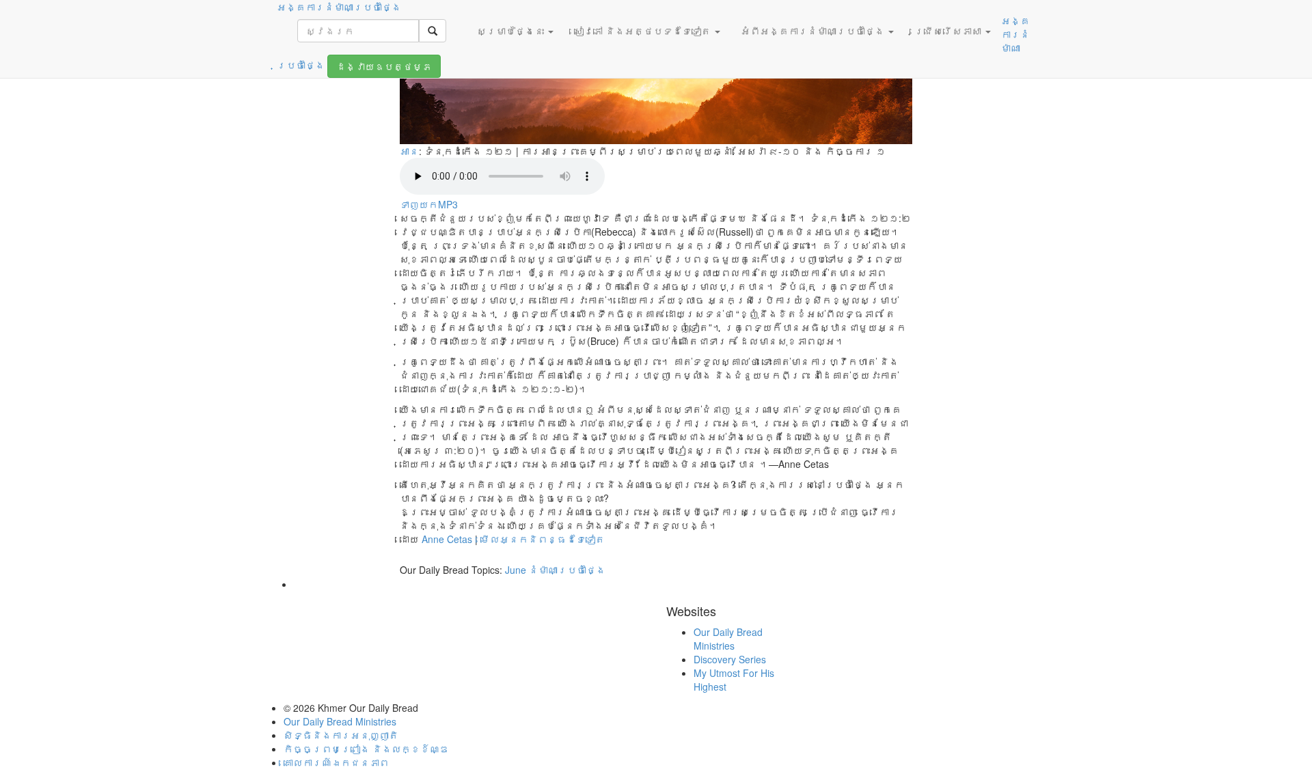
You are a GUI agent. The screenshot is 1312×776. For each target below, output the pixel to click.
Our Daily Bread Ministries (728, 638)
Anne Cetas (447, 539)
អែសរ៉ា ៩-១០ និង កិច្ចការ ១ (811, 151)
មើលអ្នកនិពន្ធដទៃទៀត (542, 539)
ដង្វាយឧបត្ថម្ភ (384, 66)
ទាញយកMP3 (429, 204)
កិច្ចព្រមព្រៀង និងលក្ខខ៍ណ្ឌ (366, 749)
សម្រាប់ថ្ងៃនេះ (512, 31)
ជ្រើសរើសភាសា (949, 31)
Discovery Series (730, 659)
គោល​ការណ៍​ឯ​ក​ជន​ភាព (336, 762)
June (515, 570)
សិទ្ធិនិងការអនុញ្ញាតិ (341, 735)
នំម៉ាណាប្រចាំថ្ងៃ (567, 570)
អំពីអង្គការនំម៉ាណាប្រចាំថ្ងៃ (814, 31)
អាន (409, 151)
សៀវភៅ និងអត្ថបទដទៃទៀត (643, 31)
